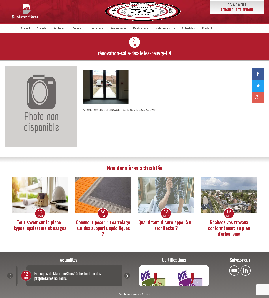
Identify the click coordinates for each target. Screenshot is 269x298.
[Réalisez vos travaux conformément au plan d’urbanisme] (103, 195)
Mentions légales (129, 294)
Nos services (118, 28)
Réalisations (141, 28)
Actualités (188, 28)
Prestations (96, 28)
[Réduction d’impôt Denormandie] (229, 195)
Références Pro (165, 28)
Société (41, 28)
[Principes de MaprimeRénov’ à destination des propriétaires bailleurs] (166, 195)
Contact (207, 28)
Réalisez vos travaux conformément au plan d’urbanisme (103, 228)
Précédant (10, 276)
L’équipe (77, 28)
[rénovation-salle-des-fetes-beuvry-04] (41, 146)
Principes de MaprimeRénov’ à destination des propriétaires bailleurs (166, 228)
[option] (40, 204)
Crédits (146, 294)
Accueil (25, 28)
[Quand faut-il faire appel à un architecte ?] (40, 195)
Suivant (127, 276)
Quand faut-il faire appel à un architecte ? (40, 225)
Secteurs (59, 28)
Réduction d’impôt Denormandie (229, 225)
